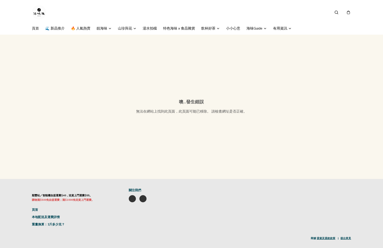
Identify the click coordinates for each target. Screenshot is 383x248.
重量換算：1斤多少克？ (48, 224)
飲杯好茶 (208, 28)
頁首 (35, 28)
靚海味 (102, 28)
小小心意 (233, 28)
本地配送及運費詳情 (46, 217)
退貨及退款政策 (326, 238)
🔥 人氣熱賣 (80, 28)
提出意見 (345, 238)
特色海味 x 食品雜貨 (179, 28)
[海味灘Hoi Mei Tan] (39, 12)
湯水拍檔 (150, 28)
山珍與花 (125, 28)
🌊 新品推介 (55, 28)
